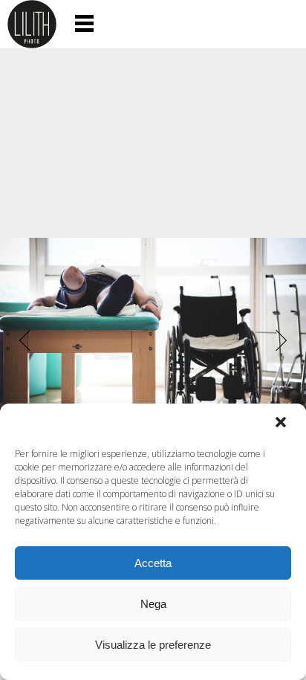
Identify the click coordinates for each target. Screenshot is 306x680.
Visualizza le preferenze (153, 644)
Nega (153, 604)
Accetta (153, 563)
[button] (282, 424)
